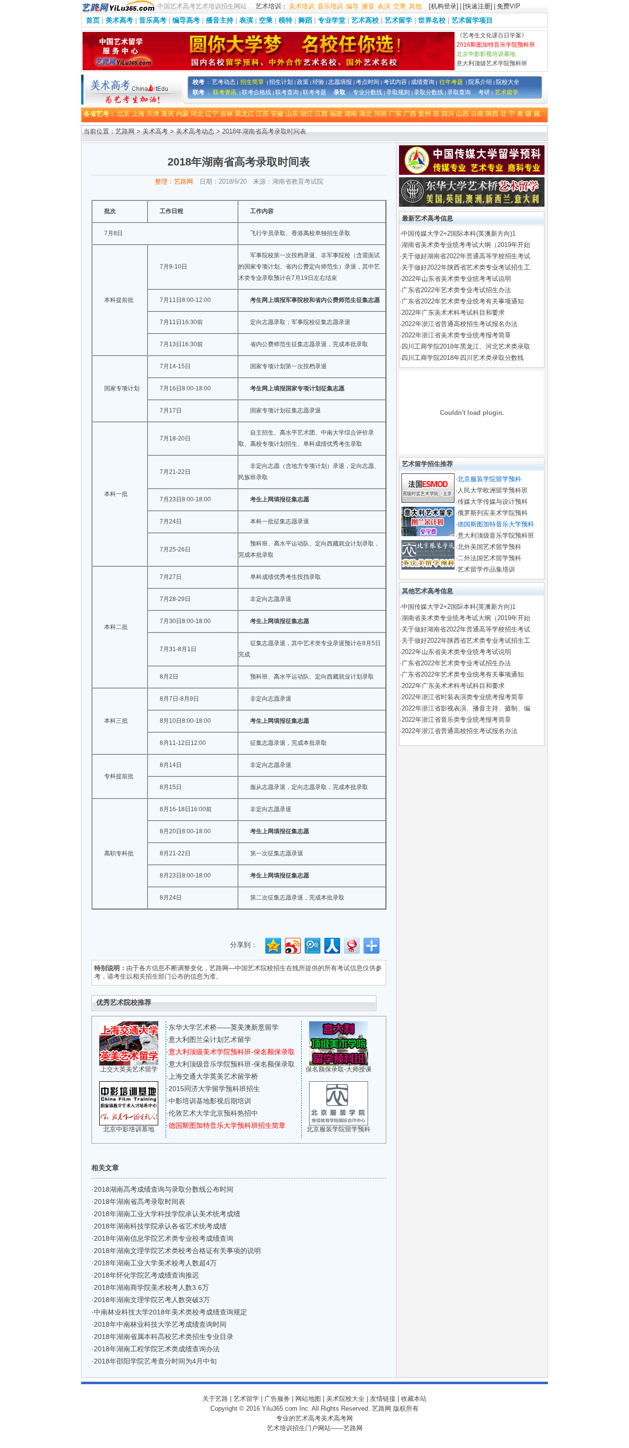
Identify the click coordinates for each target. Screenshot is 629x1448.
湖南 (350, 113)
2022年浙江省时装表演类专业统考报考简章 (462, 697)
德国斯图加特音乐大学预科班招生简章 (227, 1125)
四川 (447, 113)
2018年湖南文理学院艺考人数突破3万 (152, 1300)
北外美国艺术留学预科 (489, 546)
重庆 (167, 113)
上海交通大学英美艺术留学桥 (213, 1076)
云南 (477, 113)
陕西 (492, 113)
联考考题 (314, 92)
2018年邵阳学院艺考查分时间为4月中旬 (155, 1361)
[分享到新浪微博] (292, 944)
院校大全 (507, 82)
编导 (352, 6)
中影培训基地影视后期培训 (210, 1101)
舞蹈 (305, 20)
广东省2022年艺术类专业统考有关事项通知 (462, 301)
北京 (123, 113)
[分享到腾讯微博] (312, 944)
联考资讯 (224, 92)
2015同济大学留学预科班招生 (214, 1089)
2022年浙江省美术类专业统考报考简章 (456, 335)
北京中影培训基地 (128, 1129)
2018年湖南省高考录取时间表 (139, 1201)
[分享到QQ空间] (272, 944)
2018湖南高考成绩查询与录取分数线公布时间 (163, 1189)
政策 (303, 82)
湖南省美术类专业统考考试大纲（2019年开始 (465, 244)
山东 (292, 113)
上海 (138, 113)
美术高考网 (337, 1418)
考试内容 (395, 82)
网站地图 (308, 1398)
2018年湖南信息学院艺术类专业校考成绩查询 (163, 1238)
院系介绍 (480, 82)
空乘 (399, 6)
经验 (318, 82)
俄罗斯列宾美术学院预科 (492, 513)
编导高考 (186, 20)
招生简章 (252, 82)
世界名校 (432, 20)
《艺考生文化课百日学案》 (492, 35)
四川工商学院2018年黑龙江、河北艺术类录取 (465, 346)
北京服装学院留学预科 (339, 1129)
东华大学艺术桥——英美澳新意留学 (224, 1027)
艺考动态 (223, 82)
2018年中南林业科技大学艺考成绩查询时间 (160, 1324)
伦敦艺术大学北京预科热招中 (213, 1113)
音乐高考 (153, 20)
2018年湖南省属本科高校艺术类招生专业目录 (163, 1336)
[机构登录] (443, 6)
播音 (368, 6)
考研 (484, 92)
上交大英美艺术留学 (129, 1069)
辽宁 (211, 113)
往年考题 (451, 82)
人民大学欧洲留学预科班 (492, 490)
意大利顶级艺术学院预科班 (492, 63)
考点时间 (367, 82)
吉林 (226, 113)
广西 (409, 113)
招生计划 (281, 82)
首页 (93, 20)
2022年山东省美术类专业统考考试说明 (456, 278)
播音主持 (219, 20)
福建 (336, 113)
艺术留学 (398, 20)
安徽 (277, 113)
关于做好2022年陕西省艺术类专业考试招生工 (465, 267)
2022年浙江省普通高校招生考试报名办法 (459, 324)
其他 (415, 6)
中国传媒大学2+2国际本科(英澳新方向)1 (458, 233)
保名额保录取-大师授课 (339, 1069)
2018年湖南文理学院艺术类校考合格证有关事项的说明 (177, 1251)
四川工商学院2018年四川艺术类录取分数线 (462, 357)
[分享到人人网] (331, 944)
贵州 (424, 113)
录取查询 (459, 92)
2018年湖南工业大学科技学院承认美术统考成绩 (167, 1214)
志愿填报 (340, 82)
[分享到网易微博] (351, 944)
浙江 (306, 113)
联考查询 (287, 92)
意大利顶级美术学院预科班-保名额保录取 (232, 1052)
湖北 (365, 113)
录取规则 (398, 92)
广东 (395, 113)
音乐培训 (330, 6)
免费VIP (508, 6)
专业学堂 (331, 20)
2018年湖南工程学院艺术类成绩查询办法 (157, 1349)
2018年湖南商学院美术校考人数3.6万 (151, 1287)
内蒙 (182, 113)
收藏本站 (414, 1398)
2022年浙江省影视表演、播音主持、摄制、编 (465, 708)
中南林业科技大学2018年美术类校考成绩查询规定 (170, 1312)
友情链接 (383, 1398)
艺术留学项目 (472, 20)
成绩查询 (422, 82)
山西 (462, 113)
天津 (152, 113)
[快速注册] (477, 6)
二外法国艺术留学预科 (489, 558)
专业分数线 (367, 92)
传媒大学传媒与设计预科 (492, 501)
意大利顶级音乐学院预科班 (495, 535)
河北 (197, 113)
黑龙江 (244, 113)
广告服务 (277, 1398)
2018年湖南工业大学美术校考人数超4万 (155, 1263)
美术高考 (119, 20)
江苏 (262, 113)
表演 (383, 6)
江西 (321, 113)
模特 (285, 20)
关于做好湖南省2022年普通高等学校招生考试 (465, 256)
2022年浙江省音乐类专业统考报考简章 (456, 719)
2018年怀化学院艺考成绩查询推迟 (146, 1275)
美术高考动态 (195, 131)
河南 (380, 113)
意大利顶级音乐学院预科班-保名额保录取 (232, 1064)
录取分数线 (428, 92)
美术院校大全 (345, 1398)
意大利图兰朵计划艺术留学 (210, 1039)
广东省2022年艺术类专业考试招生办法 (456, 290)
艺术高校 (365, 20)
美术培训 (301, 6)
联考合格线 (256, 92)
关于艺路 (215, 1398)
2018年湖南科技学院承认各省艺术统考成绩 (160, 1226)
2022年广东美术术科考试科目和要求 (453, 312)
